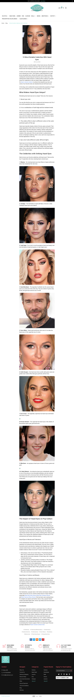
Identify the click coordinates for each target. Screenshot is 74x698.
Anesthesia (45, 16)
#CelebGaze (26, 629)
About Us (22, 670)
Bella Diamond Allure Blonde (28, 597)
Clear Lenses (23, 18)
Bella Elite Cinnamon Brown (43, 595)
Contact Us (22, 672)
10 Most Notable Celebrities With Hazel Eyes (18, 23)
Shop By (52, 16)
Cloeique (27, 16)
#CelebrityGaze (34, 631)
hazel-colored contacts (27, 82)
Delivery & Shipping (24, 674)
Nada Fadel (12, 16)
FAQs (21, 681)
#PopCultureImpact (35, 634)
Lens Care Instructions (25, 678)
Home (3, 23)
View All (45, 681)
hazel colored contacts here (38, 624)
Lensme (19, 16)
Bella (33, 16)
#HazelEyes (49, 631)
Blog (7, 23)
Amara (38, 16)
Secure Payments (24, 683)
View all (33, 681)
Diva (23, 16)
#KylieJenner (27, 634)
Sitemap (22, 690)
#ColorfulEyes (42, 631)
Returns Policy (23, 676)
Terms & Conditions (24, 685)
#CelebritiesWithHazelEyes (36, 629)
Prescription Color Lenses (9, 18)
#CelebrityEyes (47, 629)
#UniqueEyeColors (45, 634)
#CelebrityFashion (26, 631)
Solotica (4, 16)
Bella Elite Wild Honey (30, 595)
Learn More (42, 1)
